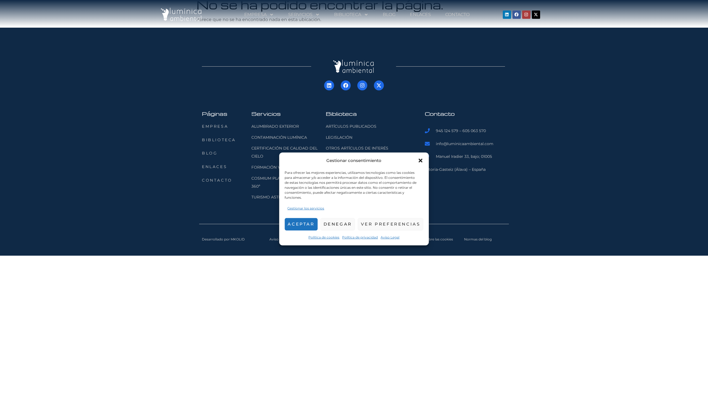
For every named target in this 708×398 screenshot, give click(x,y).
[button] (420, 160)
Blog (389, 14)
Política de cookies (323, 237)
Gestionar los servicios (305, 208)
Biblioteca (347, 14)
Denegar (338, 224)
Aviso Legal (390, 237)
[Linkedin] (507, 15)
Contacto (457, 14)
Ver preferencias (390, 224)
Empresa (255, 14)
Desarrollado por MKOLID (223, 239)
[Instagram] (526, 15)
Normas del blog (478, 239)
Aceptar (301, 224)
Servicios (300, 14)
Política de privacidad (360, 237)
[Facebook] (516, 15)
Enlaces (420, 14)
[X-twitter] (536, 15)
